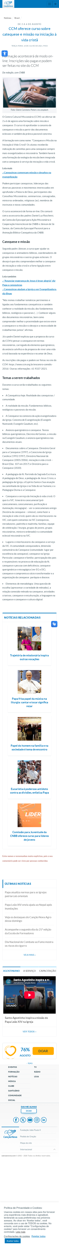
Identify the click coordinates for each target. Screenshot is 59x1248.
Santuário (14, 1091)
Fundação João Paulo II (30, 1130)
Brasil (17, 18)
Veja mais (30, 955)
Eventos (12, 1067)
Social (11, 1100)
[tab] (11, 971)
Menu (49, 4)
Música (12, 1081)
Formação (14, 1072)
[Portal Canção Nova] (8, 4)
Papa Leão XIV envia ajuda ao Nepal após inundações (28, 906)
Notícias (7, 18)
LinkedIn (43, 1120)
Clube (11, 1086)
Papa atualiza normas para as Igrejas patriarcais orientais (26, 894)
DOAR (29, 1111)
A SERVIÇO (29, 971)
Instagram (36, 1120)
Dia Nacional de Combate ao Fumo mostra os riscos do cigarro (29, 943)
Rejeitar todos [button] (38, 1236)
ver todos (29, 1031)
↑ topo (30, 1063)
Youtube (29, 1120)
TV (35, 1067)
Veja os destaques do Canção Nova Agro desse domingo (28, 919)
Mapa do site (26, 1143)
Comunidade (15, 1095)
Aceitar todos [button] (13, 1240)
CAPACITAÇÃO (47, 971)
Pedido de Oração (28, 1136)
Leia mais (20, 1231)
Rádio (37, 1072)
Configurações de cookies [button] (17, 1236)
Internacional (26, 1149)
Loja (36, 1077)
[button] (5, 53)
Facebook (16, 1120)
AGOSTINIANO (11, 971)
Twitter (22, 1120)
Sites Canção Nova (55, 4)
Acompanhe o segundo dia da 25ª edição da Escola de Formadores (28, 931)
